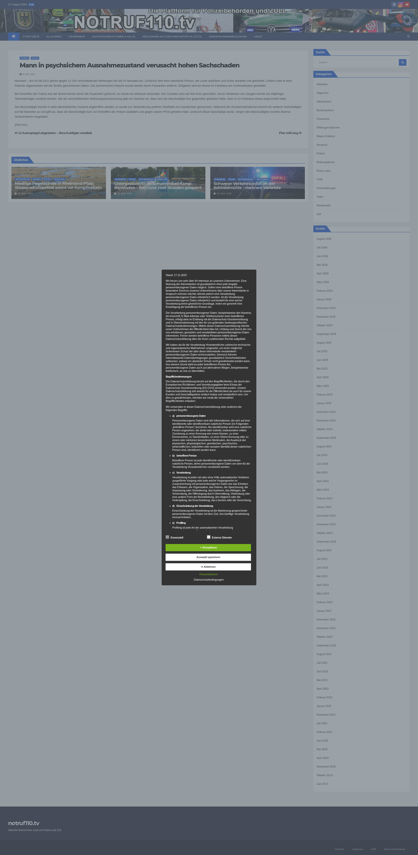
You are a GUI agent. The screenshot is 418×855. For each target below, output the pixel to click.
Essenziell (177, 537)
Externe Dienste (222, 537)
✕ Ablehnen (208, 566)
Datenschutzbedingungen (209, 579)
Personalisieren (209, 574)
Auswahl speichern (208, 557)
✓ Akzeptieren (208, 547)
